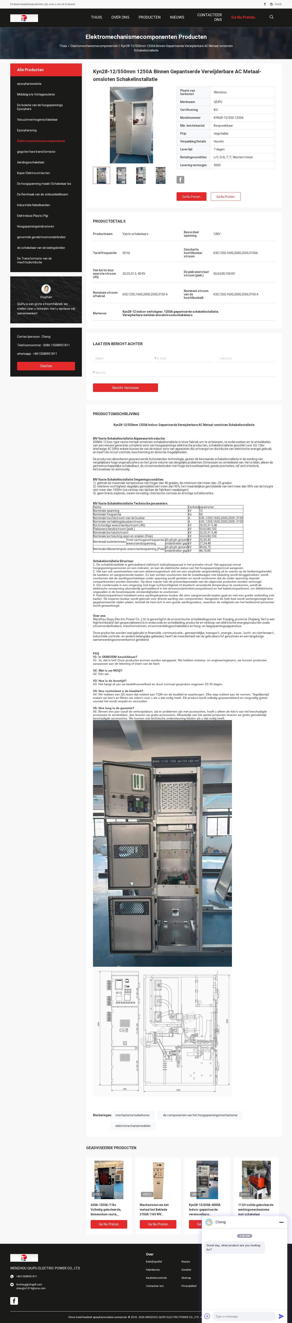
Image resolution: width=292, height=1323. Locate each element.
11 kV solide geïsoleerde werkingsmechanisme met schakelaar (255, 1209)
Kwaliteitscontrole (156, 1277)
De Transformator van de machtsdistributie (34, 260)
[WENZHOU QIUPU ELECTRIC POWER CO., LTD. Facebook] (265, 4)
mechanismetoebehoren (132, 1115)
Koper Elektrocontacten (33, 173)
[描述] (271, 17)
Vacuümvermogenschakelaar (37, 119)
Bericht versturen (125, 388)
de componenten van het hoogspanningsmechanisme (200, 1115)
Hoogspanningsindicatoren (35, 226)
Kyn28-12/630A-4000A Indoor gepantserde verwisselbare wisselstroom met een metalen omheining (205, 1210)
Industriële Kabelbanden (33, 205)
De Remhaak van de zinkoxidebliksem (42, 194)
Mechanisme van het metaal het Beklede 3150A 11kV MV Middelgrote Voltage (155, 1210)
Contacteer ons (155, 1286)
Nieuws (185, 1261)
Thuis (63, 46)
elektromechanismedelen (133, 1126)
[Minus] (281, 1222)
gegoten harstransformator (36, 151)
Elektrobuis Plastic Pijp (32, 215)
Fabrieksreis (153, 1269)
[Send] (281, 1316)
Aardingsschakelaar (30, 162)
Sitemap (186, 1277)
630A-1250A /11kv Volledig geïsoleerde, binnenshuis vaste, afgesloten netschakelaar (106, 1210)
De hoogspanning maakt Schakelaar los (44, 183)
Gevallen (186, 1269)
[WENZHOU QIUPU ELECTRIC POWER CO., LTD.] (24, 18)
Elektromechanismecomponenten (94, 46)
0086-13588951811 (56, 345)
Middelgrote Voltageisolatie (36, 94)
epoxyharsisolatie (29, 83)
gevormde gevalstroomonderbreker (41, 237)
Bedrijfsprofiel (154, 1261)
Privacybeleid (188, 1286)
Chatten (46, 366)
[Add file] (207, 1316)
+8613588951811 (45, 353)
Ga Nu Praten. (191, 196)
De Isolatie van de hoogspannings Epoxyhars (40, 107)
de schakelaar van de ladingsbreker (41, 247)
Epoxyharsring (27, 130)
